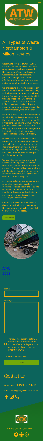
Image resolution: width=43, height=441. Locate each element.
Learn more (8, 217)
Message (8, 300)
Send (21, 362)
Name (7, 288)
